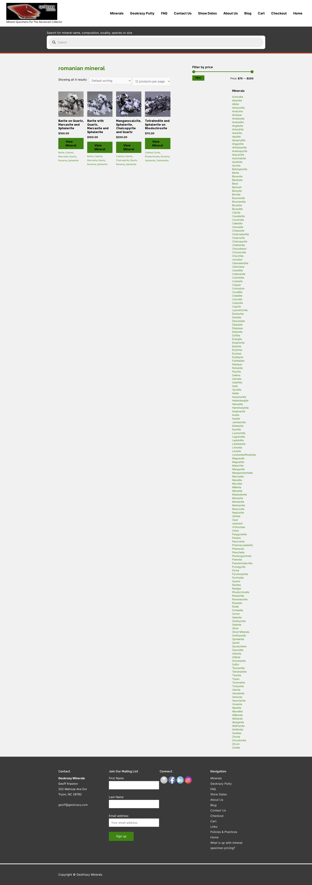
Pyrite (157, 152)
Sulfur (235, 664)
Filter (198, 77)
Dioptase (237, 328)
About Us (230, 13)
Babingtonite (239, 169)
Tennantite (238, 668)
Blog (247, 13)
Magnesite (238, 458)
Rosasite (237, 602)
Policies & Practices (223, 832)
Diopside (237, 324)
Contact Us (183, 13)
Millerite (236, 487)
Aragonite (238, 143)
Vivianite (237, 704)
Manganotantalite (242, 472)
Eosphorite (238, 342)
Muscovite (238, 508)
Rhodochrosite (152, 156)
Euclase (236, 353)
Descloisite (238, 320)
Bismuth (237, 187)
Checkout (279, 13)
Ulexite (236, 689)
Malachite (238, 465)
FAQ (164, 13)
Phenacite (238, 548)
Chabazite (238, 230)
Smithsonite (239, 635)
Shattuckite (239, 621)
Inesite (236, 418)
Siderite (236, 624)
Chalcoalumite (240, 234)
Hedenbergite (240, 400)
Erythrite (237, 349)
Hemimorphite (240, 407)
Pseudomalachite (242, 563)
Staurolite (237, 649)
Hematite (237, 404)
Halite (235, 393)
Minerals (117, 13)
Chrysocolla (239, 252)
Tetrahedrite (162, 160)
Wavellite (237, 711)
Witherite (237, 718)
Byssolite (237, 208)
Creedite (237, 295)
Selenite (237, 617)
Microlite (237, 483)
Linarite (236, 451)
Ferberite (237, 367)
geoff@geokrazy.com (73, 805)
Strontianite (239, 660)
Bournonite (238, 198)
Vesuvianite (239, 700)
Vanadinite (238, 693)
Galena (236, 375)
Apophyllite (238, 140)
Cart (261, 13)
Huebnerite (238, 411)
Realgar (236, 588)
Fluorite (236, 371)
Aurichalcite (239, 158)
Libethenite (238, 443)
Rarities (236, 584)
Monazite (237, 498)
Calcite (128, 156)
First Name (116, 778)
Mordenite (238, 501)
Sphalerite (73, 160)
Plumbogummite (241, 555)
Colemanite (238, 273)
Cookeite (237, 281)
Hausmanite (239, 396)
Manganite (238, 469)
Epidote (236, 346)
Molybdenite (239, 494)
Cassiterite (238, 216)
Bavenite (237, 176)
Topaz (236, 678)
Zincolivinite (239, 740)
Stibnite (236, 653)
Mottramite (238, 505)
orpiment (237, 523)
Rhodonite (238, 595)
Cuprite (236, 306)
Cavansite (238, 219)
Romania (62, 160)
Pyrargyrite (238, 566)
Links (213, 826)
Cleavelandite (240, 263)
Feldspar (237, 364)
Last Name (116, 797)
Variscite (237, 696)
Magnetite (238, 461)
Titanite (236, 675)
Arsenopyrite (239, 151)
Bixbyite (237, 190)
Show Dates (207, 13)
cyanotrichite (240, 310)
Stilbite (236, 657)
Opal (235, 519)
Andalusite (238, 118)
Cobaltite (237, 270)
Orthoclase (238, 527)
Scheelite (237, 610)
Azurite (236, 165)
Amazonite (238, 107)
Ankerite (237, 132)
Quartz (73, 156)
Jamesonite (239, 422)
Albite (235, 104)
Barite (61, 152)
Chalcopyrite (122, 160)
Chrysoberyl (239, 248)
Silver (235, 628)
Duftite (236, 335)
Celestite (237, 223)
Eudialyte (237, 357)
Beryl (235, 183)
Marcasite (63, 156)
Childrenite (238, 245)
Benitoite (237, 179)
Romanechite (240, 599)
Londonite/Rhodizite (244, 454)
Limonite (237, 447)
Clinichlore (238, 266)
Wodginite (238, 722)
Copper (236, 284)
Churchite (238, 255)
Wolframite (238, 725)
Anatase (237, 114)
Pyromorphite (240, 574)
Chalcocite (238, 237)
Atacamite (238, 154)
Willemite (237, 715)
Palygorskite (239, 534)
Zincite (236, 736)
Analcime (237, 111)
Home (297, 13)
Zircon (236, 743)
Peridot (236, 537)
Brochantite (239, 201)
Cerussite (237, 226)
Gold (235, 386)
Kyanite (236, 429)
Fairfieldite (238, 360)
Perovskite (238, 541)
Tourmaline (238, 682)
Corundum (238, 288)
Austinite (237, 161)
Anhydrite (238, 129)
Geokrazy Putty (142, 13)
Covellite (237, 292)
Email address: (119, 816)
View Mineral (71, 143)
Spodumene (239, 646)
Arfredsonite (239, 147)
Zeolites (236, 733)
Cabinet (69, 152)
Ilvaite (235, 414)
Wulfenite (237, 729)
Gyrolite (236, 389)
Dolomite (237, 331)
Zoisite (236, 747)
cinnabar (237, 259)
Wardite (236, 707)
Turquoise (238, 686)
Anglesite (237, 125)
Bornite (236, 194)
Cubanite (237, 302)
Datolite (236, 317)
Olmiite (236, 516)
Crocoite (237, 299)
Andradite (238, 122)
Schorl (236, 613)
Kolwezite (237, 425)
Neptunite (238, 512)
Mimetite (237, 490)
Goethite (237, 382)
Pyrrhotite (238, 577)
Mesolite (237, 480)
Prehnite (237, 559)
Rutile (235, 606)
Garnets (236, 378)
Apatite (236, 136)
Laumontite (238, 433)
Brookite (237, 205)
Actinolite (237, 96)
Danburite (238, 313)
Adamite (237, 100)
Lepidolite (238, 440)
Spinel (235, 642)
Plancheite (238, 552)
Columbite (238, 277)
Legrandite (238, 436)
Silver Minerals (240, 631)
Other (235, 530)
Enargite (237, 339)
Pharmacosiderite (242, 545)
